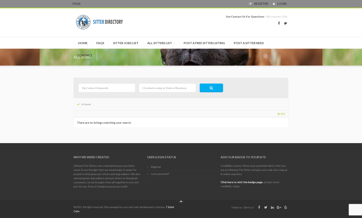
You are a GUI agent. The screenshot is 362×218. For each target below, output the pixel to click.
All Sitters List (159, 43)
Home (82, 43)
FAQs (77, 3)
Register (156, 166)
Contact (84, 55)
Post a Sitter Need (249, 43)
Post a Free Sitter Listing (204, 43)
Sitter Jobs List (125, 43)
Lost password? (160, 173)
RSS (283, 113)
